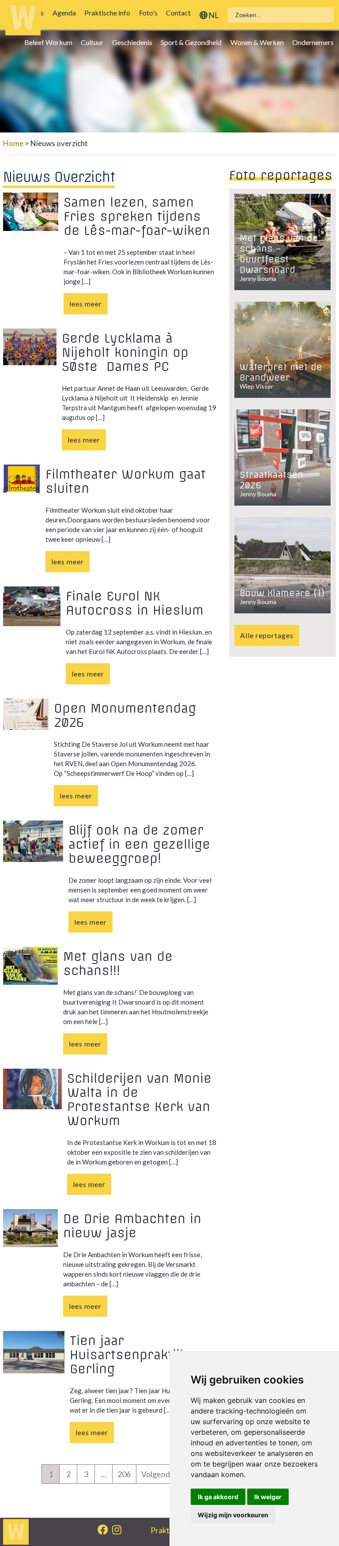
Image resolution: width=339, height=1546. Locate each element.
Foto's (150, 12)
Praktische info (109, 12)
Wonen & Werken (258, 42)
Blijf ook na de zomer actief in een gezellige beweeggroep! (139, 844)
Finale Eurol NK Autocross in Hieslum (134, 603)
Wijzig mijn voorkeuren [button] (233, 1515)
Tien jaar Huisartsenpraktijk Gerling (128, 1355)
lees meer (85, 303)
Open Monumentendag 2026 (125, 715)
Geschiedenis (134, 42)
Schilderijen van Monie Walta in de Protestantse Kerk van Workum (139, 1099)
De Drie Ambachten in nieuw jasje (132, 1226)
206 (124, 1474)
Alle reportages (267, 635)
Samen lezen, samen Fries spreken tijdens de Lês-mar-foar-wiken (137, 216)
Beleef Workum (50, 42)
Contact (180, 12)
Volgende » (160, 1474)
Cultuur (94, 42)
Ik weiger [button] (268, 1497)
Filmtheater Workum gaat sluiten (125, 481)
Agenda (66, 12)
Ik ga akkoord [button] (218, 1497)
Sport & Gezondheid (193, 42)
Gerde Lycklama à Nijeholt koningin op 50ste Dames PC (125, 352)
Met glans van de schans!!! (118, 963)
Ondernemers (315, 42)
